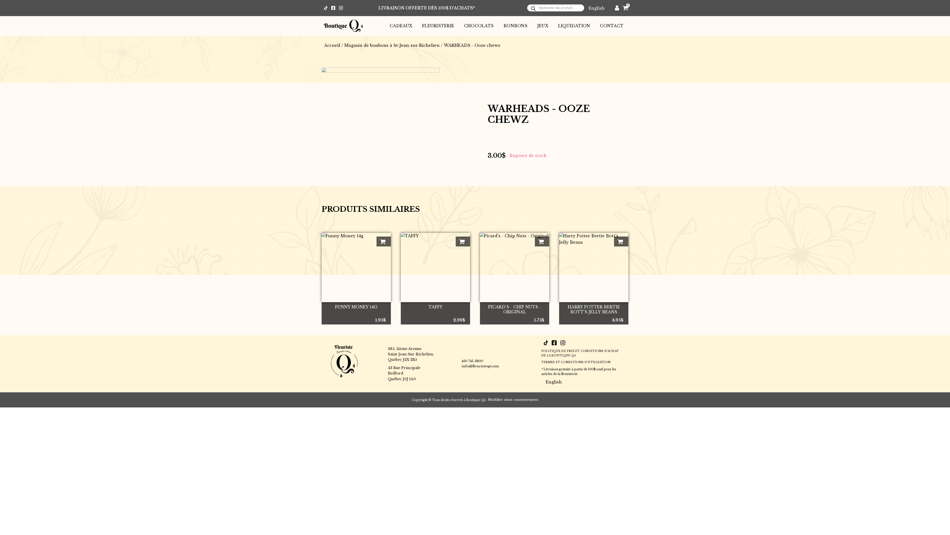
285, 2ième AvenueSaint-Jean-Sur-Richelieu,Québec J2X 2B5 (411, 354)
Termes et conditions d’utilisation (576, 362)
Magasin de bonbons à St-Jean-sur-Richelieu (392, 45)
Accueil (332, 45)
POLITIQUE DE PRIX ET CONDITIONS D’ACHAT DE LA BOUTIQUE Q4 (580, 353)
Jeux (542, 25)
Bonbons (515, 25)
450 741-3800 (472, 361)
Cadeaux (401, 25)
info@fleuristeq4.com (480, 366)
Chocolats (479, 25)
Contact (611, 25)
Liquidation (574, 25)
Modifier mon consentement (513, 400)
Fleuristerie (438, 25)
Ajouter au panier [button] (384, 241)
